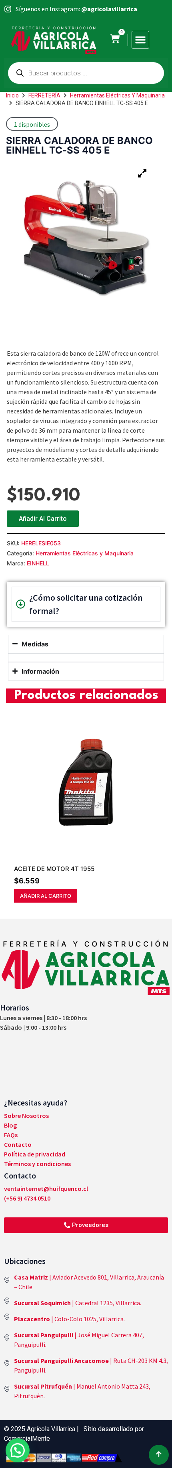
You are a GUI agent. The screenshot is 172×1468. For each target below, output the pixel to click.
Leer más (67, 896)
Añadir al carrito (43, 518)
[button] (140, 40)
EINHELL (38, 563)
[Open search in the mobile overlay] (86, 73)
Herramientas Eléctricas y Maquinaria (117, 95)
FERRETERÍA (44, 95)
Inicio (12, 95)
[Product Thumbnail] (142, 173)
